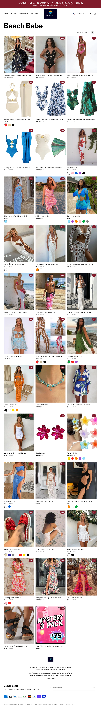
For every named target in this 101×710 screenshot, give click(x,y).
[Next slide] (31, 54)
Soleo (10, 704)
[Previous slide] (7, 54)
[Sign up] (94, 687)
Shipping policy (70, 704)
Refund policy (38, 704)
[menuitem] (6, 13)
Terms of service (48, 704)
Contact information (59, 704)
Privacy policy (29, 704)
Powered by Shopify (17, 704)
